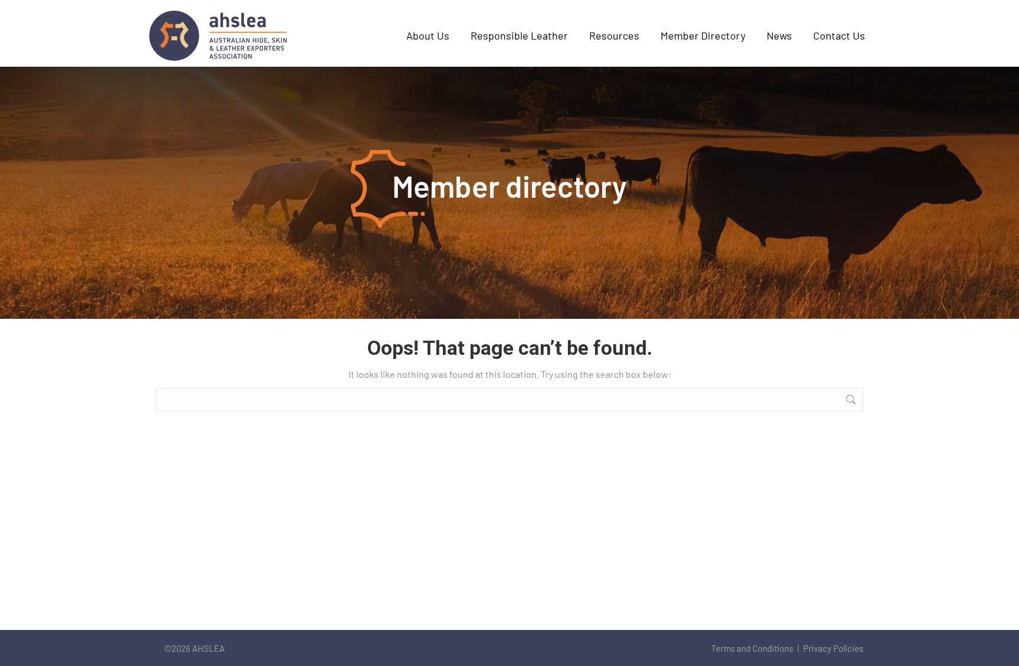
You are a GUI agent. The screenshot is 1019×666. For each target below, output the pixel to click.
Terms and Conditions (752, 648)
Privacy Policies (833, 648)
